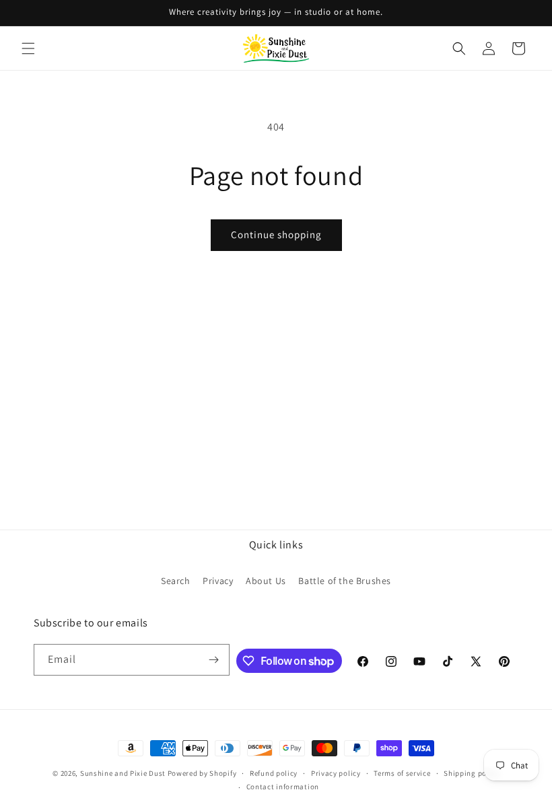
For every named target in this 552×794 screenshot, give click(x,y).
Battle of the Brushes (344, 581)
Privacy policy (336, 773)
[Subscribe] (214, 660)
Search (176, 581)
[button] (28, 48)
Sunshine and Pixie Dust (123, 773)
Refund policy (274, 773)
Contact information (282, 786)
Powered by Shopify (202, 773)
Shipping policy (471, 773)
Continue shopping (276, 234)
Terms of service (402, 773)
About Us (266, 581)
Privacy (218, 581)
